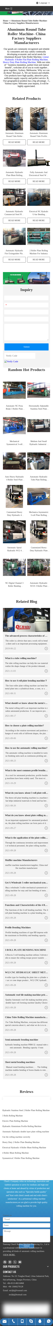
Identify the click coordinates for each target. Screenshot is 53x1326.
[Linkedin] (10, 1262)
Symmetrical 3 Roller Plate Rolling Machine (20, 1158)
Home (6, 21)
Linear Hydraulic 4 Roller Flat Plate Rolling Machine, (27, 58)
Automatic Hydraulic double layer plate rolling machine (25, 1132)
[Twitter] (15, 1262)
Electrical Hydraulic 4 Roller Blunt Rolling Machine (24, 1147)
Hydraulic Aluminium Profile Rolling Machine (21, 1126)
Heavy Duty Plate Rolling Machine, (20, 62)
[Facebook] (5, 1262)
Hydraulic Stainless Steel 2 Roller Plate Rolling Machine (26, 1110)
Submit (27, 347)
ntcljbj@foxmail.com (18, 1290)
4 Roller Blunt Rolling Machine (15, 1153)
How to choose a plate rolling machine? (24, 725)
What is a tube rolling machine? (21, 658)
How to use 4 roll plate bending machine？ (26, 680)
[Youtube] (20, 1262)
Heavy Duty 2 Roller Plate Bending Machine (21, 1142)
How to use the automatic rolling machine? (26, 748)
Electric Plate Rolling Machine (15, 1121)
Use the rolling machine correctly (16, 1137)
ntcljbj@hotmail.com (17, 1295)
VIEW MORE (9, 1255)
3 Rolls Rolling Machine (12, 1116)
